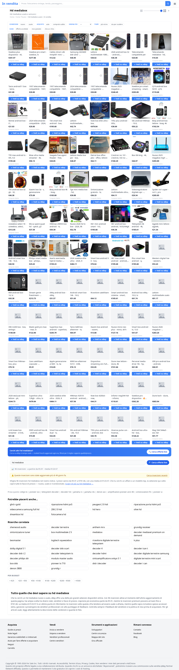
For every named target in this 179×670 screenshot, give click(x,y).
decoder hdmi (99, 553)
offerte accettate (22, 29)
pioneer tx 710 (58, 563)
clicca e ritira (49, 29)
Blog (135, 637)
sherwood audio (18, 527)
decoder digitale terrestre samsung (151, 553)
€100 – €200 (50, 580)
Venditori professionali (60, 637)
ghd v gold (15, 504)
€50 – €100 (36, 580)
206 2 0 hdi (56, 509)
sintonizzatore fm (143, 492)
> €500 (77, 580)
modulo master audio (62, 558)
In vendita (10, 3)
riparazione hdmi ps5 (61, 504)
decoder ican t (141, 548)
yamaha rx (77, 492)
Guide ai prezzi (14, 629)
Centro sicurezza (99, 633)
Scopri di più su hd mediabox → (79, 484)
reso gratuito (36, 29)
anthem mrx (99, 527)
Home (12, 17)
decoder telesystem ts (62, 553)
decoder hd (66, 492)
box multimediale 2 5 (61, 532)
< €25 (11, 580)
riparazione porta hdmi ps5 (147, 504)
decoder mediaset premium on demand (149, 534)
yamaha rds (89, 492)
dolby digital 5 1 (18, 548)
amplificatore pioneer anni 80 (121, 492)
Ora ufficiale (97, 640)
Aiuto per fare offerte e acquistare (23, 640)
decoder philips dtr (19, 558)
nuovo (23, 24)
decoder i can (140, 563)
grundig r (56, 568)
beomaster (15, 540)
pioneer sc (158, 492)
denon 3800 (16, 568)
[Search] (168, 3)
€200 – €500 (65, 580)
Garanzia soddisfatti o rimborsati (22, 637)
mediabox (97, 532)
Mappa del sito (98, 637)
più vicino (104, 24)
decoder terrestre (60, 527)
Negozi (11, 644)
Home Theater (21, 17)
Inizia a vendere (57, 629)
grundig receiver (142, 527)
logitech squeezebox (61, 540)
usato (31, 24)
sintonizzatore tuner (20, 532)
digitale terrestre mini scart (147, 558)
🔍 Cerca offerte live (158, 462)
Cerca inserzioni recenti (157, 475)
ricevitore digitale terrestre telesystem (106, 542)
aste (47, 24)
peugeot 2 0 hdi (100, 504)
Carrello (11, 648)
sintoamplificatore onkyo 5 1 (107, 558)
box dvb (14, 563)
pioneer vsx (34, 492)
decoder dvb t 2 (17, 553)
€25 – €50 (23, 580)
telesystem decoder (50, 492)
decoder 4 (97, 548)
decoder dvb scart (60, 548)
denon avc (101, 492)
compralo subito (59, 24)
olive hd (138, 509)
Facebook (138, 633)
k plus (137, 540)
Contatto (137, 629)
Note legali (12, 633)
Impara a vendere (57, 633)
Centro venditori (57, 640)
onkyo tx (23, 492)
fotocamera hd (58, 514)
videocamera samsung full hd (24, 509)
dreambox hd (16, 514)
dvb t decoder (99, 563)
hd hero (96, 509)
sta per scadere (117, 24)
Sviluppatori (97, 629)
